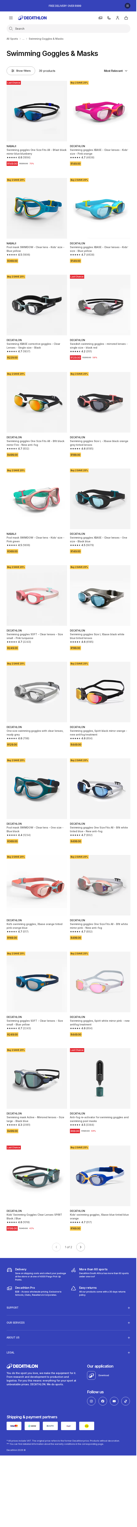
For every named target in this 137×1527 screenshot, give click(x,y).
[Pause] (127, 6)
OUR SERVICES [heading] (16, 1306)
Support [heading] (13, 1291)
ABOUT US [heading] (13, 1321)
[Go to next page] (80, 1247)
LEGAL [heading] (10, 1336)
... (23, 38)
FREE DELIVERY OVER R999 (65, 5)
